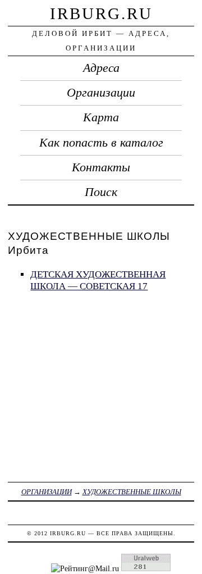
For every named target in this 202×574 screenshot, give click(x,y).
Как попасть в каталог (101, 142)
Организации (101, 92)
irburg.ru (101, 13)
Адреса (101, 68)
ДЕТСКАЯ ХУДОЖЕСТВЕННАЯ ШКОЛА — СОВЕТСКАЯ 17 (98, 280)
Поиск (101, 192)
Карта (101, 117)
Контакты (101, 167)
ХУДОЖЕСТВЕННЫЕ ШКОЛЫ (131, 492)
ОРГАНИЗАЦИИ (46, 492)
